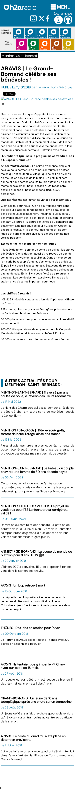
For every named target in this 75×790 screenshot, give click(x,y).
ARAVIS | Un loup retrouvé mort (23, 585)
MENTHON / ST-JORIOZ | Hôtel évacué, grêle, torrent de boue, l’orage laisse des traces (33, 432)
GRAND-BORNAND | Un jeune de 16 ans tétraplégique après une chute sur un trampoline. (36, 700)
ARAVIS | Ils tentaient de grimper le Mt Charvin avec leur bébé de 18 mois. (34, 666)
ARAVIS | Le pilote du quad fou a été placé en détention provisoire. (33, 738)
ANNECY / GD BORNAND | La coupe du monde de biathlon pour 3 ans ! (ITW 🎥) (36, 553)
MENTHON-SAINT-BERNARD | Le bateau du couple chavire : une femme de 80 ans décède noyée (37, 470)
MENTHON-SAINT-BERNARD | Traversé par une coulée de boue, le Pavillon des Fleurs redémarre (36, 394)
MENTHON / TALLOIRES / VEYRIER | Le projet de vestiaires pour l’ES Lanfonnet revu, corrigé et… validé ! (35, 509)
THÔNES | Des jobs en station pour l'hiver (30, 628)
